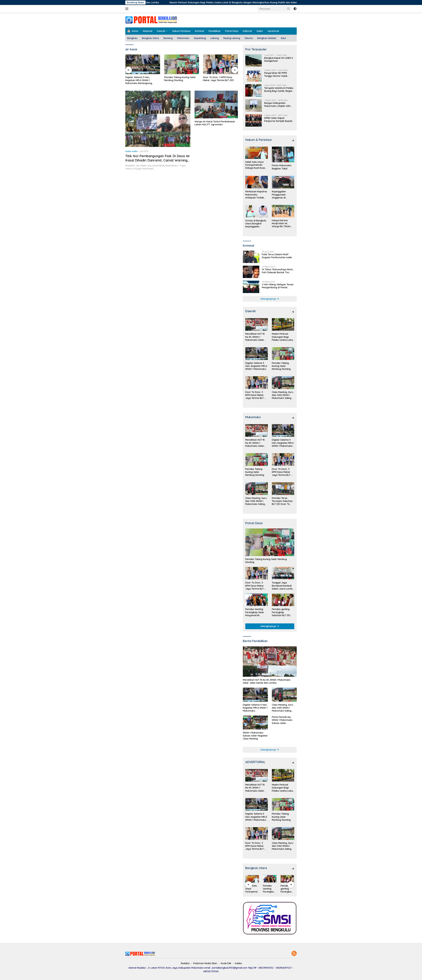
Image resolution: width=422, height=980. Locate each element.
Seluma (249, 38)
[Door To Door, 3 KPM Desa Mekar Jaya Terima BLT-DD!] (220, 64)
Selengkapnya (268, 298)
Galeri (259, 31)
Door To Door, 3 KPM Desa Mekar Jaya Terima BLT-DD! (218, 79)
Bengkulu (132, 38)
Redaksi (185, 963)
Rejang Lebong (231, 38)
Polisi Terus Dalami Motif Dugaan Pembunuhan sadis (277, 256)
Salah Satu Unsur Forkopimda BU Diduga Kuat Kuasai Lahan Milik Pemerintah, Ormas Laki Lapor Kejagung (256, 165)
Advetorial (273, 31)
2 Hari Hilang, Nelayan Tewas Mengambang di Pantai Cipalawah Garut (277, 286)
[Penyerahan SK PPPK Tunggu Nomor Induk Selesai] (253, 75)
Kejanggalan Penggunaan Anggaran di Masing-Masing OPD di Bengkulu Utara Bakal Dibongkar (283, 194)
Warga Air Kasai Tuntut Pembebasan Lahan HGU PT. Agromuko (215, 123)
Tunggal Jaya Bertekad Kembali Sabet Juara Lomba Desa (283, 585)
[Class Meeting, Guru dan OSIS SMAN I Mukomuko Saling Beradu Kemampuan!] (283, 382)
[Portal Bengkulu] (151, 19)
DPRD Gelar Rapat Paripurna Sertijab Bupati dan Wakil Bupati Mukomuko (278, 119)
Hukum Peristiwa (181, 31)
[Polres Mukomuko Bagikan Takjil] (283, 154)
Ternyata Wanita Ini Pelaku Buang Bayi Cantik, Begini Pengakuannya (278, 89)
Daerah (161, 31)
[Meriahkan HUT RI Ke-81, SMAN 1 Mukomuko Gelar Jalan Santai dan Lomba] (256, 324)
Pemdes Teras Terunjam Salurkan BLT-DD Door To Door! (282, 501)
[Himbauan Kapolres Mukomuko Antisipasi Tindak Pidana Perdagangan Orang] (256, 182)
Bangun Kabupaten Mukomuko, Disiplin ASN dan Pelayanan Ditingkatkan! (277, 104)
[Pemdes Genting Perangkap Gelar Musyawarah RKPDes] (256, 600)
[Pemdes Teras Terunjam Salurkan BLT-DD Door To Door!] (283, 488)
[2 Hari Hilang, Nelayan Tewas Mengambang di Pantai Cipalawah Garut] (251, 287)
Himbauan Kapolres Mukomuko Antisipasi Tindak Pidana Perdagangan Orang (256, 194)
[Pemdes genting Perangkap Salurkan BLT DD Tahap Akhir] (283, 600)
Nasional (147, 31)
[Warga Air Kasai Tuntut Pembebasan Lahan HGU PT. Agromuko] (216, 105)
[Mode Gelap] (295, 9)
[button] (288, 8)
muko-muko (131, 151)
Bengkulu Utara (150, 38)
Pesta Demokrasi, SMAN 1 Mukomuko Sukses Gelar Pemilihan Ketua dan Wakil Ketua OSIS (283, 720)
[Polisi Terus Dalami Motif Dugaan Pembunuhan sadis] (251, 257)
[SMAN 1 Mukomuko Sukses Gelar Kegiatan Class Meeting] (255, 723)
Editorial (247, 31)
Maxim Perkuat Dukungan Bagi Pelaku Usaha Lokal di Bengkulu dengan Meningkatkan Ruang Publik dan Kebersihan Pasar (197, 2)
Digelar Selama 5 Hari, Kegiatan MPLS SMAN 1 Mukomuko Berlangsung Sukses (138, 80)
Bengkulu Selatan (266, 38)
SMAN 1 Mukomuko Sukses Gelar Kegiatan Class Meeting (255, 735)
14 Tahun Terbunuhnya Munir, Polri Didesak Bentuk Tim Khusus (277, 271)
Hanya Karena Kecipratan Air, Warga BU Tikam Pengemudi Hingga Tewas (282, 223)
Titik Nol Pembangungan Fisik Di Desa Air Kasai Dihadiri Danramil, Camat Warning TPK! (157, 160)
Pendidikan (215, 31)
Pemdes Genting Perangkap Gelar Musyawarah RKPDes (254, 612)
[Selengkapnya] (293, 140)
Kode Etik (226, 963)
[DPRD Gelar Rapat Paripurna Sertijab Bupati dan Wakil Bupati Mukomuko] (253, 120)
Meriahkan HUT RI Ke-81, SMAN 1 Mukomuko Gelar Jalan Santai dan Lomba (255, 336)
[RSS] (294, 954)
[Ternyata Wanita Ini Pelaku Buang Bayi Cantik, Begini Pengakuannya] (253, 90)
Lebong (215, 38)
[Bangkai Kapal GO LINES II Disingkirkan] (253, 60)
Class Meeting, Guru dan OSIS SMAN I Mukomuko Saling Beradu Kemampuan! (282, 395)
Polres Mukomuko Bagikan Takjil (281, 167)
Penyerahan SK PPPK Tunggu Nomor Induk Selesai (275, 74)
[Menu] (127, 9)
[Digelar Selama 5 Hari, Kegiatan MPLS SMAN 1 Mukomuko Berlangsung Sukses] (142, 64)
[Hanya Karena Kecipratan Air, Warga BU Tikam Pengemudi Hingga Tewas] (283, 211)
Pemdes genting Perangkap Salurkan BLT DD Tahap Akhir (281, 612)
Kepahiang (200, 38)
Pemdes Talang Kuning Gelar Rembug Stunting (180, 79)
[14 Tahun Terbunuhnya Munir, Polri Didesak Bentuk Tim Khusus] (251, 272)
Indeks (238, 963)
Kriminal (199, 31)
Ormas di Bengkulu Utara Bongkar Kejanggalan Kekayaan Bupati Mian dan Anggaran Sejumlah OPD (256, 223)
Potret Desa (231, 31)
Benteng (168, 38)
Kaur (283, 38)
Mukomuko (183, 38)
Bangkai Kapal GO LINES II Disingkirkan (278, 59)
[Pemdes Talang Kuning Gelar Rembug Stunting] (181, 64)
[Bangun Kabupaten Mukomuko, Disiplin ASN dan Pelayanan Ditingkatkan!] (253, 105)
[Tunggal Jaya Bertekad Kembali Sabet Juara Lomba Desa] (283, 573)
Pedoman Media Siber (205, 963)
